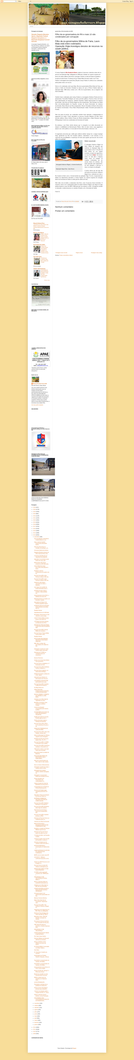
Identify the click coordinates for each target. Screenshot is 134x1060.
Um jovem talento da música (41, 550)
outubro (36, 1005)
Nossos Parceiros (38, 658)
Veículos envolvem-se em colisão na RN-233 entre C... (42, 843)
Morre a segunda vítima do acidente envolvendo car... (41, 882)
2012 (34, 1027)
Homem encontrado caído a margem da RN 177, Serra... (41, 992)
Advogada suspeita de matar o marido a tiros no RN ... (41, 767)
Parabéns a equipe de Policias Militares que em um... (41, 829)
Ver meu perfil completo (37, 405)
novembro (37, 1003)
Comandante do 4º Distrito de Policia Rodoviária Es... (41, 787)
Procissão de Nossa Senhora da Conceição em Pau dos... (41, 922)
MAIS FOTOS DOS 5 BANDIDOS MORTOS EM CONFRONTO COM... (41, 825)
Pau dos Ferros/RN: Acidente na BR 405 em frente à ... (41, 684)
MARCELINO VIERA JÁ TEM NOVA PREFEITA (41, 869)
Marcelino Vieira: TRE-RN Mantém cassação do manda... (40, 918)
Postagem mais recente (61, 252)
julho (35, 1011)
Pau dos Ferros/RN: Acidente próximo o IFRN (41, 815)
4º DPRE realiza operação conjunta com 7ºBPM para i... (41, 874)
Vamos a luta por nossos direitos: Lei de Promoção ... (41, 995)
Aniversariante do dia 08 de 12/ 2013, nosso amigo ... (42, 968)
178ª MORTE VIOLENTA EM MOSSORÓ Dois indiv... (41, 681)
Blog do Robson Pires (39, 223)
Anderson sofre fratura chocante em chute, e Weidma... (40, 584)
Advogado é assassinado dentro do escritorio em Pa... (41, 775)
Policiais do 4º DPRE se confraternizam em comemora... (40, 654)
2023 (34, 513)
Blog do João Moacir (38, 232)
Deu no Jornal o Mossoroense (41, 765)
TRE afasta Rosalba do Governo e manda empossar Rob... (42, 926)
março (36, 1020)
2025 (34, 509)
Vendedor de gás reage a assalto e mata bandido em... (40, 592)
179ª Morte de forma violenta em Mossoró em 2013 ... (41, 622)
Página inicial (79, 252)
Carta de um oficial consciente (41, 821)
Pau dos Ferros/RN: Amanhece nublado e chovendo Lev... (41, 746)
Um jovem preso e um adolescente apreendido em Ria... (41, 895)
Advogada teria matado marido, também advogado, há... (41, 772)
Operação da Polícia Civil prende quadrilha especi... (41, 603)
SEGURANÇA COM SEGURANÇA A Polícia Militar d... (40, 878)
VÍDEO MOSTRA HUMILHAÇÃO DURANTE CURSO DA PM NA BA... (41, 691)
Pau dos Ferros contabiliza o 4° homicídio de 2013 (42, 664)
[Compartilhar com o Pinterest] (92, 201)
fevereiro (36, 1022)
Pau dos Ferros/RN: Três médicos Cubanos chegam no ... (41, 906)
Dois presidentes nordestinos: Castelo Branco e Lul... (41, 539)
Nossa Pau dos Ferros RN (40, 383)
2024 (34, 511)
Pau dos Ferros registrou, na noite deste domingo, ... (41, 671)
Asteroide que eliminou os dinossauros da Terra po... (41, 678)
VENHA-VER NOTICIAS (39, 268)
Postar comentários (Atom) (66, 255)
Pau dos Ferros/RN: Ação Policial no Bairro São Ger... (41, 576)
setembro (36, 1007)
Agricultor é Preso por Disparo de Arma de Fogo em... (41, 795)
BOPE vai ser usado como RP (41, 855)
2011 (34, 1029)
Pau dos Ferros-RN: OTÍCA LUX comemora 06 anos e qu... (41, 725)
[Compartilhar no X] (89, 201)
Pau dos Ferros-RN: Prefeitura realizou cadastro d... (41, 667)
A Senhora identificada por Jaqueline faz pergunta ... (41, 556)
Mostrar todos (47, 280)
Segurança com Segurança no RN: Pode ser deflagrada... (41, 910)
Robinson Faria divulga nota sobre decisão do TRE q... (41, 913)
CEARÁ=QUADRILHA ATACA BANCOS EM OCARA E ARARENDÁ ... (41, 890)
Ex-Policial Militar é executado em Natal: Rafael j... (41, 947)
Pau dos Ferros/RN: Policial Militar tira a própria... (41, 630)
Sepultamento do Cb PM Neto (41, 612)
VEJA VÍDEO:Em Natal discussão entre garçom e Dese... (41, 567)
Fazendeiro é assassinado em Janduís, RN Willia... (41, 961)
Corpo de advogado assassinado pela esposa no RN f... (41, 709)
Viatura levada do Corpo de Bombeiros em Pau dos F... (41, 784)
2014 (34, 532)
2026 (34, 507)
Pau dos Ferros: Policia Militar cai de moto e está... (41, 634)
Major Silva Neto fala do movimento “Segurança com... (40, 901)
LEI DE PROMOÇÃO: (39, 982)
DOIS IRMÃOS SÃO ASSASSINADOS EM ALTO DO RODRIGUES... (41, 999)
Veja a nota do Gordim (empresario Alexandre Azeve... (40, 543)
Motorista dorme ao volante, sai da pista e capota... (42, 599)
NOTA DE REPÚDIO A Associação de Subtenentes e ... (41, 847)
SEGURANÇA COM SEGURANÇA (39, 930)
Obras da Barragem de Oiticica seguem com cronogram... (41, 736)
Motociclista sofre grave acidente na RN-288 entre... (41, 563)
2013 (34, 535)
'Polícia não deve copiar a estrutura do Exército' (40, 721)
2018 (34, 524)
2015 (34, 530)
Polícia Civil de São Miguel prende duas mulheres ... (41, 988)
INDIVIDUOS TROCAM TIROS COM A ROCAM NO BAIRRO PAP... (42, 626)
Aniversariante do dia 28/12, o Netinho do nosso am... (41, 596)
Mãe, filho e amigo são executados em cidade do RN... (41, 645)
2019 (34, 522)
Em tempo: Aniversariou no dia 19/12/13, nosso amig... (41, 615)
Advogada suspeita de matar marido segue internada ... (41, 649)
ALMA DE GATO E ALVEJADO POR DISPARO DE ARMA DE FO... (41, 607)
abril (35, 1018)
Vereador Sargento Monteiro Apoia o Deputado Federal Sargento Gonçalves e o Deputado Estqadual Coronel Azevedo (40, 38)
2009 (34, 1033)
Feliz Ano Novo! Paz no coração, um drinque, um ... (41, 547)
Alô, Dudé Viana (37, 256)
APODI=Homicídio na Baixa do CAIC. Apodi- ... (41, 674)
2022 (34, 516)
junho (35, 1014)
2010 (34, 1031)
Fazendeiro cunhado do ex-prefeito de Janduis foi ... (41, 985)
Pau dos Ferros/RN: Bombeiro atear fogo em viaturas (41, 807)
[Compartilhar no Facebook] (90, 201)
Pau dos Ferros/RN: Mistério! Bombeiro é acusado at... (41, 803)
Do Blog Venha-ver (39, 687)
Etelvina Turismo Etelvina (40, 898)
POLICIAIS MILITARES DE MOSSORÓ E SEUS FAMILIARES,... (40, 757)
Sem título (36, 950)
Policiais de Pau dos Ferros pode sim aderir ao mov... (41, 832)
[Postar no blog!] (87, 201)
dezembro (37, 536)
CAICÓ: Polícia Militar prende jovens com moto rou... (41, 618)
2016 (34, 528)
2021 (34, 518)
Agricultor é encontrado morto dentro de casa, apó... (41, 560)
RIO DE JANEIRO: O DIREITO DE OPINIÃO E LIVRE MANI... (41, 696)
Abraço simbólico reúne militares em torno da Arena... (40, 943)
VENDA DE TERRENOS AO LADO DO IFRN (41, 729)
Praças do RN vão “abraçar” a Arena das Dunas (41, 971)
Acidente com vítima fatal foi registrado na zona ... (41, 700)
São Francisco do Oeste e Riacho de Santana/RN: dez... (40, 811)
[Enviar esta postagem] (82, 201)
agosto (36, 1009)
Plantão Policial (38, 610)
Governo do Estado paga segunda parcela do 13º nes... (40, 791)
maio (35, 1016)
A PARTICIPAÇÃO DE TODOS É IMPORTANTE (41, 933)
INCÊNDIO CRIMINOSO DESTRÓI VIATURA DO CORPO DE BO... (40, 800)
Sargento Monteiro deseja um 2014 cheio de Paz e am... (41, 553)
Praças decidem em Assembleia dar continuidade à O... (39, 780)
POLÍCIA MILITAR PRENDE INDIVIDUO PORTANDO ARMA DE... (41, 640)
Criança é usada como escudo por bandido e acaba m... (41, 839)
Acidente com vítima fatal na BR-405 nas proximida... (41, 885)
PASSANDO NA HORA (39, 244)
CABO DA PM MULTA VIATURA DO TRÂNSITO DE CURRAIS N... (41, 852)
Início (31, 26)
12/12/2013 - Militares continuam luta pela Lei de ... (41, 858)
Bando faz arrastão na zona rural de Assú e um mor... (41, 974)
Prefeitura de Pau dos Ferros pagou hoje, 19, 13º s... (41, 739)
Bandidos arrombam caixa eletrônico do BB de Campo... (40, 704)
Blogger (74, 1048)
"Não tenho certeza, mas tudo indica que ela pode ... (41, 749)
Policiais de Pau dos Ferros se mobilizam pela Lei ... (41, 818)
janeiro (36, 1024)
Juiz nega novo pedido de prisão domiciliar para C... (41, 588)
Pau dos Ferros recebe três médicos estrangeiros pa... (41, 866)
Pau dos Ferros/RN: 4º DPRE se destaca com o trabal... (41, 743)
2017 (34, 526)
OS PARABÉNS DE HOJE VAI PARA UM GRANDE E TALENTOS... (41, 713)
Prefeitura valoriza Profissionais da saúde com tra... (41, 572)
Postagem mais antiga (96, 252)
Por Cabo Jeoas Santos (40, 936)
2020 (34, 520)
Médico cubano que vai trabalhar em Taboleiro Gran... (40, 979)
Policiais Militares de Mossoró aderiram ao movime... (41, 939)
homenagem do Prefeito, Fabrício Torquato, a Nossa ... (41, 957)
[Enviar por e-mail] (85, 201)
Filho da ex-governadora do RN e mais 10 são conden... (41, 761)
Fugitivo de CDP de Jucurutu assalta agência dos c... (41, 717)
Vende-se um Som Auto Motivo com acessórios (41, 660)
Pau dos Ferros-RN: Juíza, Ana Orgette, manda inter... (41, 732)
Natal (94, 155)
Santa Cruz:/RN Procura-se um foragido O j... (41, 862)
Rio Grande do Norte (71, 72)
